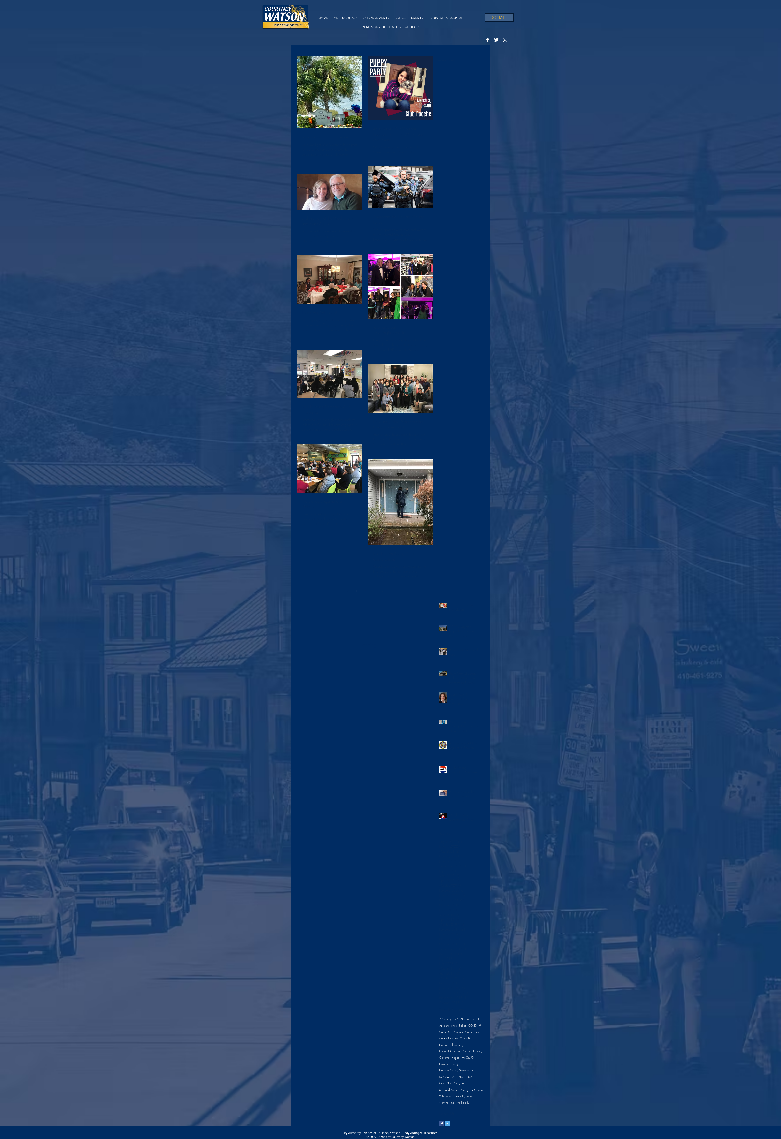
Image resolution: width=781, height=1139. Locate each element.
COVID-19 (474, 1025)
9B (456, 1019)
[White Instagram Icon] (505, 40)
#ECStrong (445, 1019)
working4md (446, 1102)
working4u (463, 1102)
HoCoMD (468, 1058)
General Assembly (449, 1051)
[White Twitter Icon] (496, 40)
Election (443, 1045)
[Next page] (382, 591)
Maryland (459, 1083)
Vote (480, 1090)
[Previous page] (348, 591)
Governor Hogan (449, 1058)
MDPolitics (445, 1083)
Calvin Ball (445, 1032)
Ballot (462, 1025)
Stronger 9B (468, 1090)
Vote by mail (446, 1096)
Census (458, 1032)
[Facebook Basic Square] (441, 1123)
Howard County (448, 1064)
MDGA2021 (466, 1077)
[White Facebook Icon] (488, 40)
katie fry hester (464, 1096)
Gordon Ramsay (472, 1051)
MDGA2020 (447, 1077)
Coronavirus (472, 1032)
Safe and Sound (448, 1090)
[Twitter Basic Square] (447, 1123)
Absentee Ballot (469, 1019)
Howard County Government (456, 1070)
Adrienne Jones (448, 1025)
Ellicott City (457, 1045)
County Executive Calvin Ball (456, 1038)
